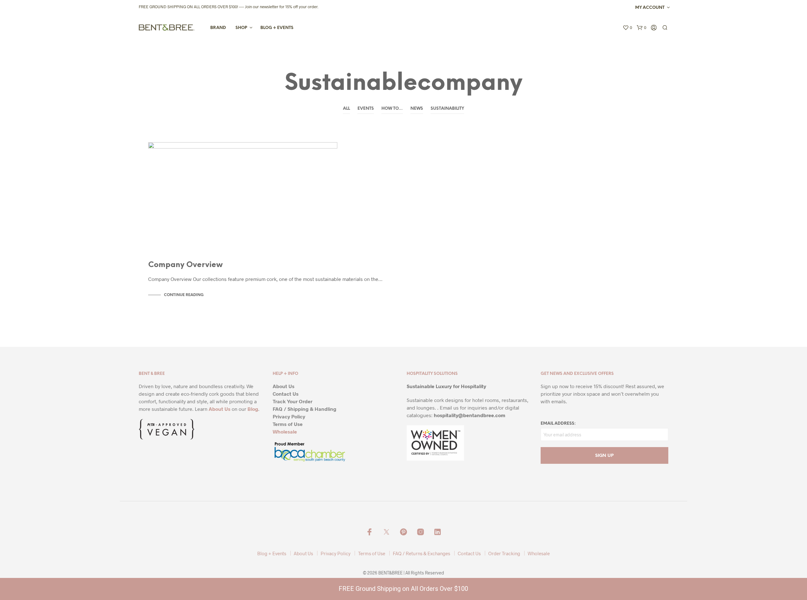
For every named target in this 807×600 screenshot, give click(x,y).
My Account (650, 8)
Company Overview (185, 265)
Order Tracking (504, 553)
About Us (219, 409)
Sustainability (447, 109)
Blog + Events (276, 28)
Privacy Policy (289, 416)
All (346, 109)
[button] (627, 28)
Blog (252, 409)
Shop (241, 28)
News (416, 109)
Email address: (558, 424)
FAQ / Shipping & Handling (304, 409)
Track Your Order (292, 401)
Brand (218, 28)
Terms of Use (288, 424)
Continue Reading (184, 295)
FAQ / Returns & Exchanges (421, 553)
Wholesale (285, 431)
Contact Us (286, 394)
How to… (392, 109)
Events (365, 109)
